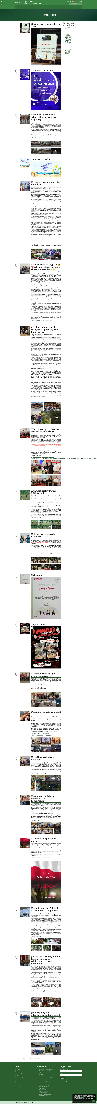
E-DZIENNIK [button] (47, 7)
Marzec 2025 (67, 43)
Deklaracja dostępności (21, 1073)
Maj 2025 (67, 41)
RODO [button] (39, 7)
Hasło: (61, 1073)
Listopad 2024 (68, 48)
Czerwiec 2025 (68, 40)
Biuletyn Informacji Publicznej (22, 1089)
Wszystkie (67, 53)
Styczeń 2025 (67, 45)
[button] (72, 1)
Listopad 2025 (68, 37)
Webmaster (19, 1069)
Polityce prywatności (89, 1098)
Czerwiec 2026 (68, 29)
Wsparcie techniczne (21, 1071)
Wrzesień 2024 (68, 50)
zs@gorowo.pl (42, 1072)
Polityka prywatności (21, 1077)
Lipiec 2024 (67, 52)
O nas (18, 1083)
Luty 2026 (67, 34)
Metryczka (19, 1079)
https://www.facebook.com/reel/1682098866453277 (41, 320)
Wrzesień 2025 (68, 39)
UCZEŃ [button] (25, 7)
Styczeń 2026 (67, 35)
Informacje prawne (20, 1075)
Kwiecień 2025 (68, 42)
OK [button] (93, 1100)
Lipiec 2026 (67, 28)
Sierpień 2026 (67, 27)
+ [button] (68, 1)
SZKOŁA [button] (18, 7)
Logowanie (79, 1)
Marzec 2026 (67, 33)
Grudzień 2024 (68, 47)
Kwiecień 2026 (68, 32)
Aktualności (19, 1087)
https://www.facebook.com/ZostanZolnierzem (40, 857)
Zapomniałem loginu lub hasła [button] (66, 1081)
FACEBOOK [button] (62, 7)
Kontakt (18, 1085)
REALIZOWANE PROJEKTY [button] (73, 7)
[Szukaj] (81, 3)
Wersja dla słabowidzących (21, 1102)
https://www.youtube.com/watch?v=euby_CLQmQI (41, 735)
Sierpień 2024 (67, 51)
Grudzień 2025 (68, 36)
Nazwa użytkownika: (64, 1069)
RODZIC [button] (33, 7)
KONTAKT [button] (54, 7)
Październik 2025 (68, 38)
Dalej (42, 1058)
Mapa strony (19, 1081)
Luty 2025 (67, 44)
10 (38, 1058)
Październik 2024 (68, 49)
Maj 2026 (67, 31)
